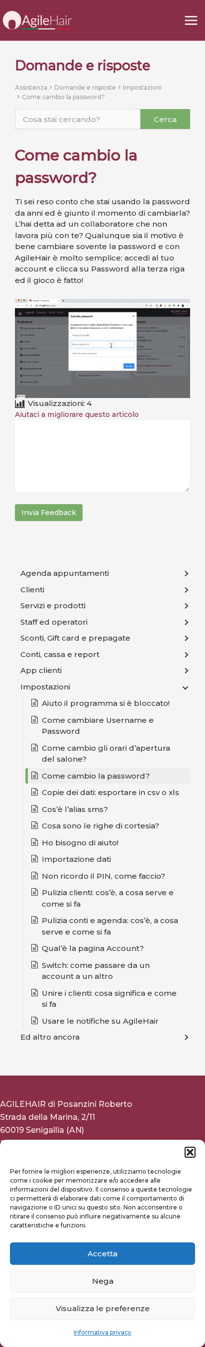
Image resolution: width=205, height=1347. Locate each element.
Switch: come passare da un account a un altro (96, 970)
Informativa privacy (102, 1332)
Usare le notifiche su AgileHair (100, 1021)
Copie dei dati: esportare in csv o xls (110, 792)
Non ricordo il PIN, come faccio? (103, 876)
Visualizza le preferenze (103, 1308)
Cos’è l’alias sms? (75, 809)
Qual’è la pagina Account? (93, 948)
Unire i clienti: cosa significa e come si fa (109, 998)
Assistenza (31, 87)
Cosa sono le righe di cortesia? (100, 825)
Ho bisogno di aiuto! (80, 842)
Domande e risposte (85, 87)
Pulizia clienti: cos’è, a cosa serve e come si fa (108, 898)
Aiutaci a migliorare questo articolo (77, 414)
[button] (190, 1152)
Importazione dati (76, 859)
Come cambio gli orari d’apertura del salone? (106, 753)
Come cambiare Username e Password (98, 725)
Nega (102, 1281)
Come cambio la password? (63, 97)
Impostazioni (142, 87)
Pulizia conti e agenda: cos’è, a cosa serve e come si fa (110, 926)
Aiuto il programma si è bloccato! (106, 703)
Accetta (102, 1253)
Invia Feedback (48, 512)
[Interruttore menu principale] (191, 20)
